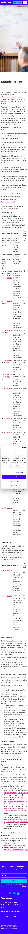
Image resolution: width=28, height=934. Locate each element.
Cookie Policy (13, 926)
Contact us (17, 2)
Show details (19, 472)
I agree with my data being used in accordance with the (13, 885)
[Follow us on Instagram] (18, 893)
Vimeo (9, 278)
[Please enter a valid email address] (14, 875)
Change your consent (8, 202)
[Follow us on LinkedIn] (14, 893)
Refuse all (14, 485)
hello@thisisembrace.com (10, 911)
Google (9, 301)
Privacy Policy (24, 885)
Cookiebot (14, 209)
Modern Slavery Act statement (9, 928)
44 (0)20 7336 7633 (9, 916)
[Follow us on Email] (10, 893)
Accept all (14, 476)
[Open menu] (25, 2)
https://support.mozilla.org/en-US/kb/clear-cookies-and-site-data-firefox (15, 811)
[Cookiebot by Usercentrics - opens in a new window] (20, 447)
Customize (13, 481)
